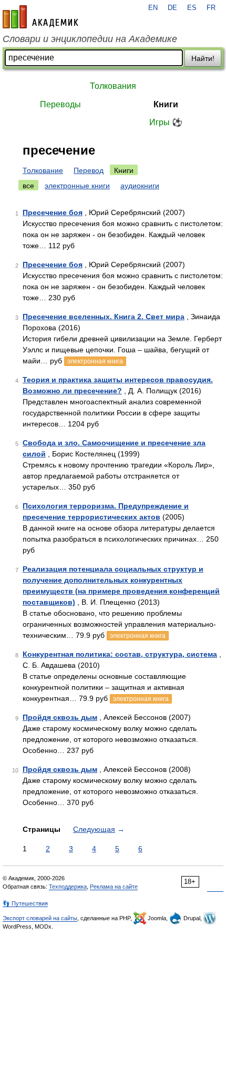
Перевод (89, 170)
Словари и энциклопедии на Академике (90, 39)
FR (211, 8)
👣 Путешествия (25, 903)
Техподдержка (68, 886)
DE (172, 8)
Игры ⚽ (165, 122)
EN (153, 8)
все (28, 185)
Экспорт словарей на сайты (40, 918)
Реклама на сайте (114, 886)
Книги (165, 104)
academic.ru (40, 16)
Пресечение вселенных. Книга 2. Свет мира (103, 316)
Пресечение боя (53, 212)
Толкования (113, 86)
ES (192, 8)
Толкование (43, 170)
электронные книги (77, 185)
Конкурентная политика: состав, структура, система (120, 654)
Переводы (60, 104)
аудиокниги (139, 185)
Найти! (202, 58)
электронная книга (95, 361)
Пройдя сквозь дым (60, 717)
